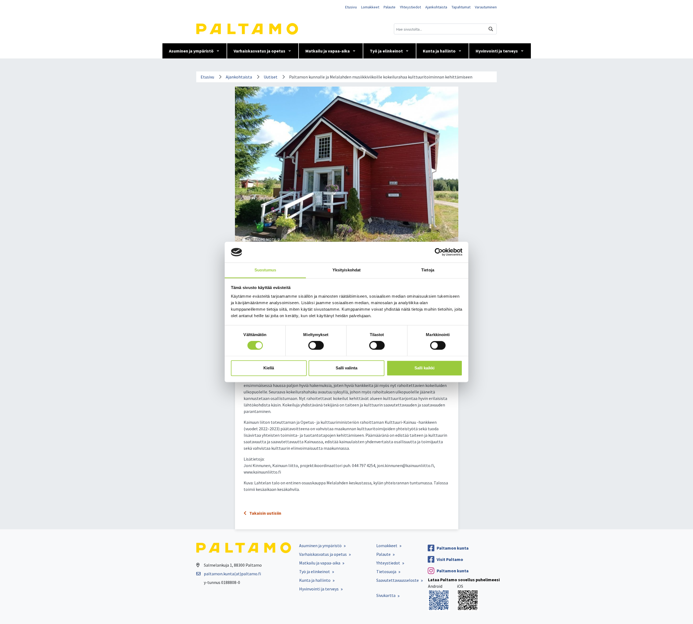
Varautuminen (486, 7)
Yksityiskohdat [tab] (346, 270)
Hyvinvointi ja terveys (497, 51)
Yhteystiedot (410, 7)
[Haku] (491, 29)
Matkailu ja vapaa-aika (327, 51)
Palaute (389, 7)
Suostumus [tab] (265, 270)
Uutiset (270, 77)
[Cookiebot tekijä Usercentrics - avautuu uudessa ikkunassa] (438, 252)
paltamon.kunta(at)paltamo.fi (232, 573)
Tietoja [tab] (427, 270)
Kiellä (268, 368)
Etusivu (351, 7)
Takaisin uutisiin (265, 513)
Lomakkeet (370, 7)
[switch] (316, 345)
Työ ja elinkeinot (386, 51)
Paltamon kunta (453, 548)
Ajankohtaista (436, 7)
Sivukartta (385, 595)
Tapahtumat (461, 7)
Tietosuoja (386, 571)
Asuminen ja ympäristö (191, 51)
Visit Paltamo (450, 559)
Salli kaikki (424, 368)
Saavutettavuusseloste (397, 580)
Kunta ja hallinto (439, 51)
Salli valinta (346, 368)
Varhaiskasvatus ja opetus (259, 51)
